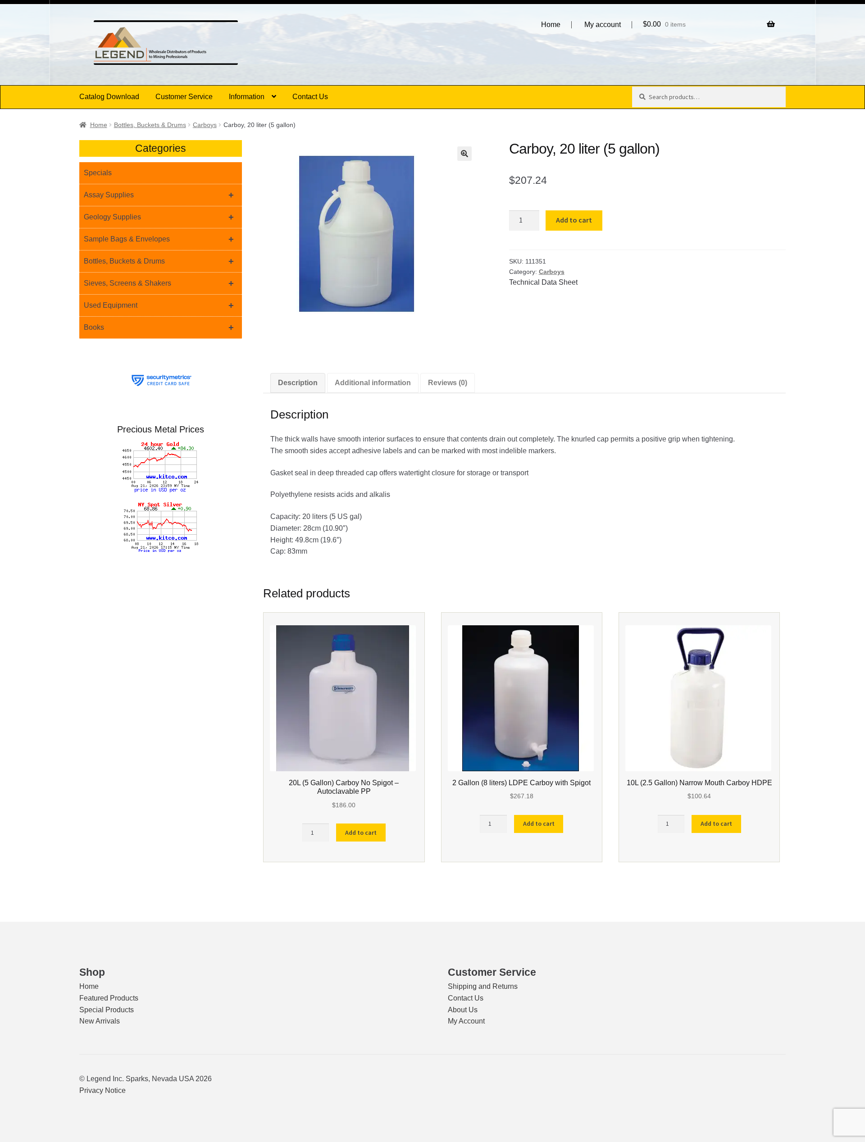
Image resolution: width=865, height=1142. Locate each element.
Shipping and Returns (483, 986)
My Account (466, 1021)
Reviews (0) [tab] (447, 383)
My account (602, 24)
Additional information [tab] (373, 383)
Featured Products (108, 998)
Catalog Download (109, 96)
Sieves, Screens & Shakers (159, 283)
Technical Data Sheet (543, 282)
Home (550, 24)
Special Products (106, 1010)
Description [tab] (298, 383)
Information (246, 96)
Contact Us (310, 96)
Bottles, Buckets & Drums (150, 124)
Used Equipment (159, 305)
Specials (98, 173)
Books (159, 327)
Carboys (205, 124)
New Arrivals (99, 1021)
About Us (463, 1010)
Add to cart (574, 219)
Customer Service (184, 96)
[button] (464, 153)
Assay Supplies (159, 195)
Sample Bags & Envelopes (159, 239)
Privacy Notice (102, 1090)
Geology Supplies (159, 217)
